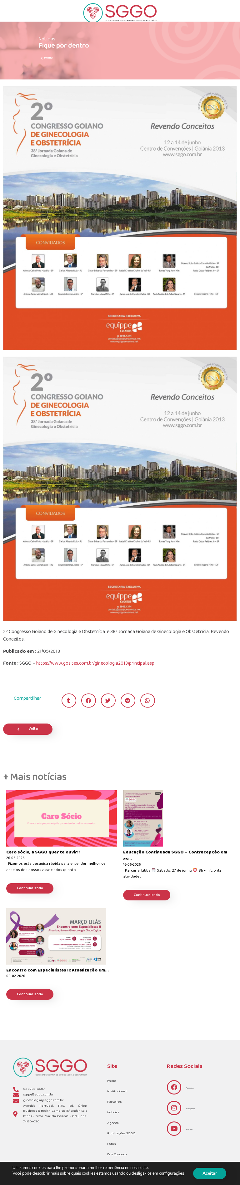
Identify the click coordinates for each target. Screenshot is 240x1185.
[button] (69, 700)
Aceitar (209, 1173)
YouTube (189, 1129)
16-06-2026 (132, 865)
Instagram (190, 1108)
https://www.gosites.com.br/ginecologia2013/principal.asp (95, 663)
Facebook (190, 1088)
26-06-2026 (15, 858)
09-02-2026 (15, 976)
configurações (171, 1173)
